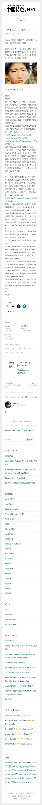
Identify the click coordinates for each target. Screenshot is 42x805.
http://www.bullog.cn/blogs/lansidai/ (18, 141)
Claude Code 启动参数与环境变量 (17, 672)
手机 (25, 774)
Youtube (34, 762)
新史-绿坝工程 (10, 729)
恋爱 (12, 774)
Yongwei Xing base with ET (14, 514)
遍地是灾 (8, 699)
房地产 (21, 774)
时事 (6, 352)
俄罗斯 (13, 767)
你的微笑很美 (10, 519)
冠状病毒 (26, 767)
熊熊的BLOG (9, 573)
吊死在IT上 (9, 534)
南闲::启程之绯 (10, 529)
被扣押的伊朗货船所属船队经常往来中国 (20, 483)
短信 (28, 778)
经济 (31, 778)
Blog (7, 348)
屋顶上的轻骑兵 (10, 554)
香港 (27, 782)
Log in (7, 609)
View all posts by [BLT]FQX (23, 371)
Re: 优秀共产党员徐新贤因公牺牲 (12, 385)
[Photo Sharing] (21, 84)
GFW (20, 762)
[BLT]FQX (15, 34)
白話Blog (8, 583)
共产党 (19, 766)
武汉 (14, 778)
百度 (17, 352)
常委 (6, 774)
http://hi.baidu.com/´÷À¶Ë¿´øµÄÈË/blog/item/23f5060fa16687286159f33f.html (21, 198)
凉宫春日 (32, 767)
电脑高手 (8, 578)
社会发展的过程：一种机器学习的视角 (19, 686)
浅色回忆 (8, 563)
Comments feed (10, 619)
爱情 (21, 778)
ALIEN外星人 (9, 499)
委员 (21, 770)
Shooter (7, 326)
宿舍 (30, 770)
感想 (16, 774)
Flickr (14, 348)
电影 (12, 352)
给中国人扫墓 (10, 744)
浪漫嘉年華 (9, 569)
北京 (25, 348)
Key (29, 762)
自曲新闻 (8, 588)
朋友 (8, 778)
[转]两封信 (24, 326)
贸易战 (14, 782)
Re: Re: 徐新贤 (32, 384)
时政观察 (16, 344)
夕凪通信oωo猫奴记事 (13, 544)
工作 (30, 348)
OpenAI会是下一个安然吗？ (15, 478)
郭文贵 (19, 782)
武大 (12, 778)
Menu (22, 20)
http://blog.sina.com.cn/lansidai (17, 135)
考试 (9, 782)
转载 (22, 352)
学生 (24, 770)
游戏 (17, 778)
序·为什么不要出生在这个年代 (16, 721)
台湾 (10, 770)
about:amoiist (9, 734)
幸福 (9, 774)
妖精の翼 (8, 549)
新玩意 (29, 774)
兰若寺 (7, 524)
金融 (23, 782)
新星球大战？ (10, 456)
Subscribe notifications (13, 430)
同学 (14, 770)
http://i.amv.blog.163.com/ (15, 138)
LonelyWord (9, 504)
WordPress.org (10, 624)
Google (25, 762)
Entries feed (9, 614)
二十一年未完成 (10, 739)
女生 (17, 770)
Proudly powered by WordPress (21, 793)
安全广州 (8, 334)
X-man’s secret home (12, 509)
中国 (20, 348)
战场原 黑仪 (9, 715)
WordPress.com (21, 799)
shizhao (16, 403)
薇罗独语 (8, 593)
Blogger (11, 762)
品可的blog (9, 539)
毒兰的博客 (9, 559)
